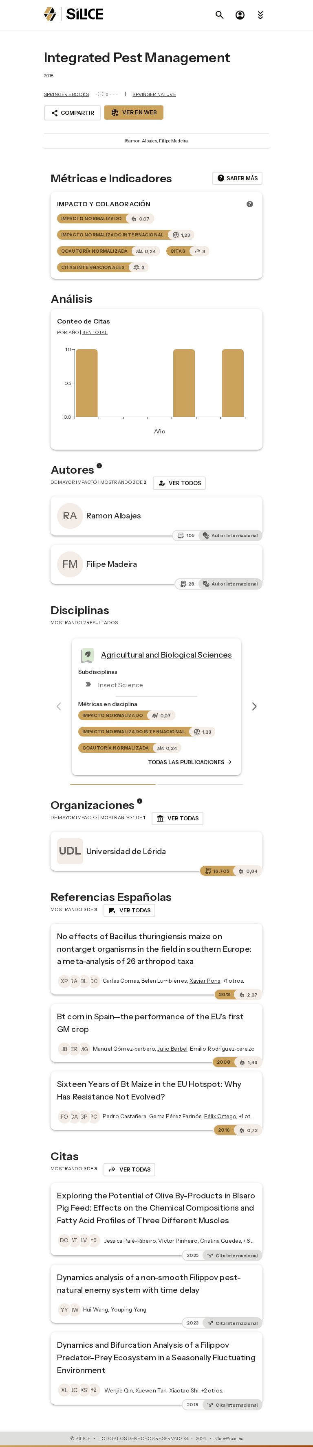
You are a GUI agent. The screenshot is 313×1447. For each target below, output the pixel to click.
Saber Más (237, 178)
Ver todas (177, 819)
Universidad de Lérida (126, 851)
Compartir (72, 113)
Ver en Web (134, 113)
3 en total (95, 332)
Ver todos (179, 483)
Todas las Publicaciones (198, 762)
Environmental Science (153, 655)
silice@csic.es (228, 1438)
